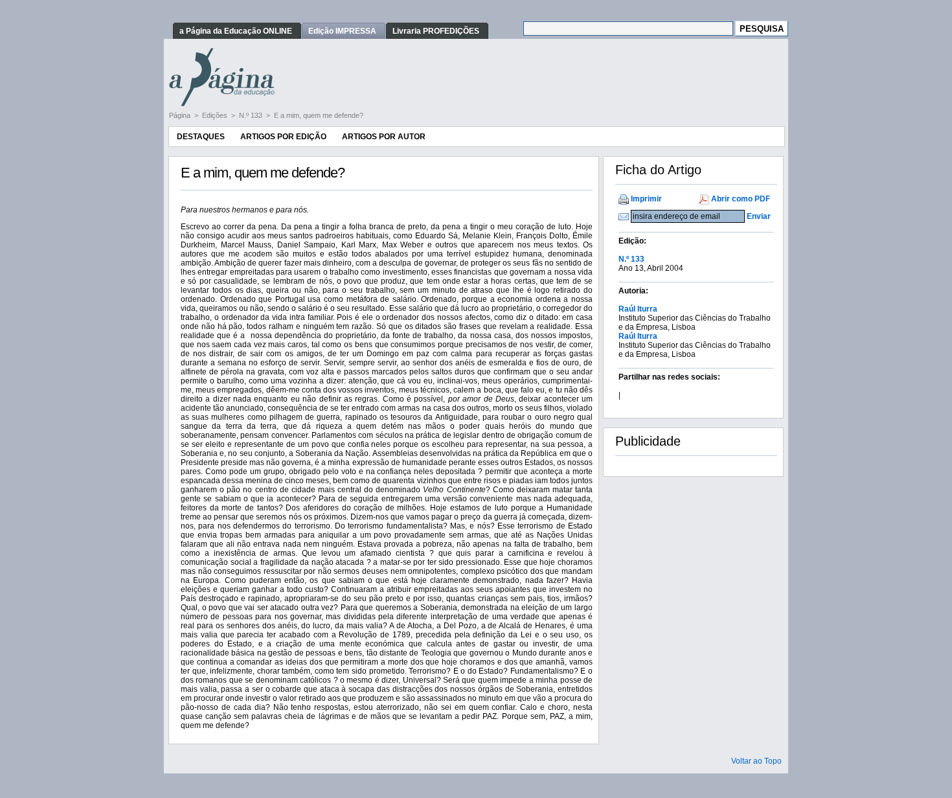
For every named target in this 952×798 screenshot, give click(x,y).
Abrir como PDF (740, 198)
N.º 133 (251, 115)
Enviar (759, 216)
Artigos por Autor (383, 136)
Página (180, 115)
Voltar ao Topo (756, 761)
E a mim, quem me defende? (318, 115)
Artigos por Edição (283, 136)
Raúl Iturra (637, 309)
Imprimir (646, 198)
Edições (215, 115)
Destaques (201, 136)
